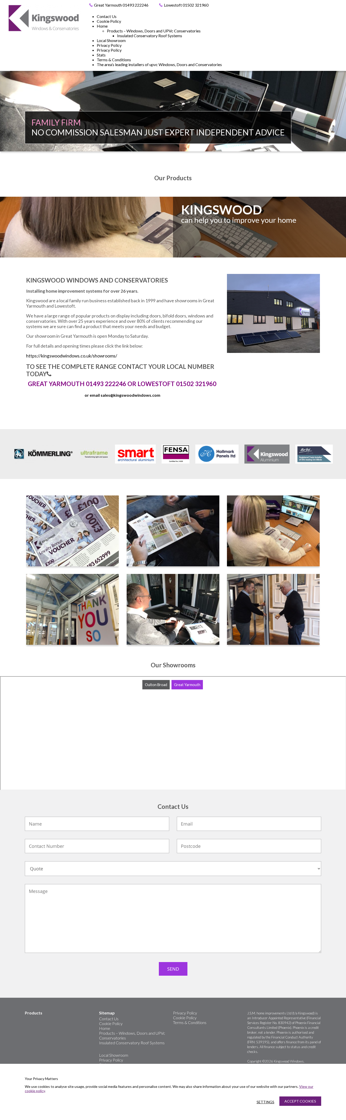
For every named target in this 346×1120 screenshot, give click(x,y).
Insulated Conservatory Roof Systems (149, 35)
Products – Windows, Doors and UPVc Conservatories (154, 30)
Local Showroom (111, 40)
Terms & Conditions (114, 59)
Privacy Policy (109, 45)
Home (102, 26)
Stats (101, 54)
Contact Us (107, 16)
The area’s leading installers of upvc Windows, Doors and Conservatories (159, 64)
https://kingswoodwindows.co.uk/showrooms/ (71, 355)
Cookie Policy (109, 21)
